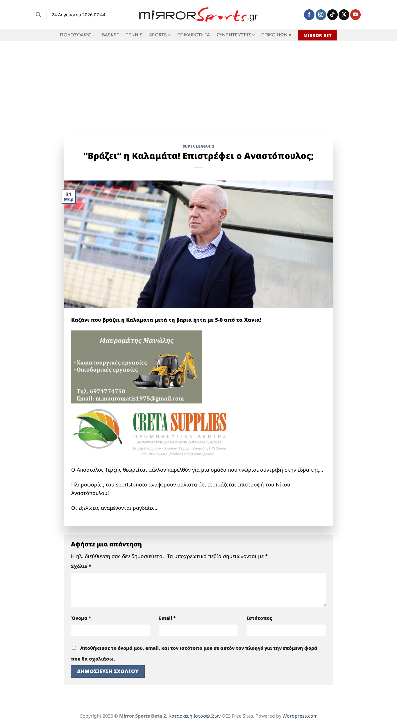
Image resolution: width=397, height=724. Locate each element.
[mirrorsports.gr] (198, 15)
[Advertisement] (198, 84)
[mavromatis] (136, 366)
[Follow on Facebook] (309, 14)
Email (167, 618)
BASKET (110, 35)
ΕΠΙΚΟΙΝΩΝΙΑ (276, 35)
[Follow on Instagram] (321, 14)
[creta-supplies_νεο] (158, 434)
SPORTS (158, 35)
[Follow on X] (344, 14)
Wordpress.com (300, 716)
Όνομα (81, 618)
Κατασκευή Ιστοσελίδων (195, 716)
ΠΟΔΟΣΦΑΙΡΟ (76, 35)
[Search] (38, 14)
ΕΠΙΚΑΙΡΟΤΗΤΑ (193, 35)
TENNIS (134, 35)
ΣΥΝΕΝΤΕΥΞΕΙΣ (234, 35)
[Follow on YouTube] (355, 14)
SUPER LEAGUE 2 (198, 146)
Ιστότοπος (259, 618)
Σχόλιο (81, 566)
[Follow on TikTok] (332, 14)
